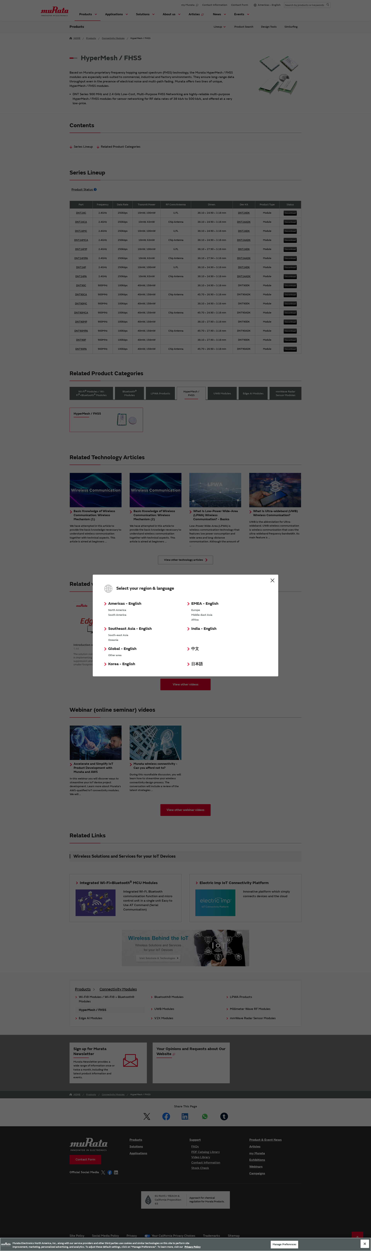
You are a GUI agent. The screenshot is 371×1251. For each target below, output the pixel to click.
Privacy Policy (193, 1246)
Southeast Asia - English (130, 628)
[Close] (365, 1244)
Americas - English (124, 603)
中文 (195, 648)
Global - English (122, 648)
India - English (203, 628)
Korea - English (121, 663)
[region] (185, 1244)
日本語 (197, 663)
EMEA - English (204, 603)
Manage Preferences (284, 1244)
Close (272, 580)
